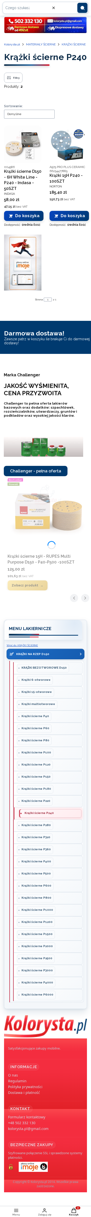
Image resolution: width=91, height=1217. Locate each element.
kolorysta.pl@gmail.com (28, 1128)
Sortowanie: (13, 106)
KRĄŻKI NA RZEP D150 (32, 654)
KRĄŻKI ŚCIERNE (74, 44)
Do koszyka (27, 215)
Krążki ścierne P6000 (37, 994)
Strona (39, 299)
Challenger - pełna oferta (35, 471)
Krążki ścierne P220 (35, 801)
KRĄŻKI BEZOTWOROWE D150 (44, 667)
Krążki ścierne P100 (36, 752)
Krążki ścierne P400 (36, 861)
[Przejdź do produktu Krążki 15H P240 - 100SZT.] (68, 144)
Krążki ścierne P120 (36, 764)
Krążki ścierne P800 (36, 897)
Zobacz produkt (25, 585)
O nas (13, 1075)
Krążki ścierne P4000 (37, 982)
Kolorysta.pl (12, 44)
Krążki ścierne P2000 (37, 946)
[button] (82, 8)
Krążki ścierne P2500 (36, 958)
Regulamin (17, 1081)
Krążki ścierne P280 (36, 825)
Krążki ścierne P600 (36, 885)
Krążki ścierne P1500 (37, 934)
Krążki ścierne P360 (36, 849)
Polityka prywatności (25, 1086)
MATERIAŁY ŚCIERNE (41, 44)
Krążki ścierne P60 (35, 728)
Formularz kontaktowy (26, 1117)
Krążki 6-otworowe (36, 680)
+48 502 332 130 (21, 1122)
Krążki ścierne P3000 (37, 970)
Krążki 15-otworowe (36, 692)
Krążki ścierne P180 (36, 788)
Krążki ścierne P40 (35, 716)
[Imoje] (22, 263)
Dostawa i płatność (24, 1092)
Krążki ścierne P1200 (37, 922)
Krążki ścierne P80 (35, 740)
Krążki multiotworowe (38, 704)
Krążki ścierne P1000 (37, 910)
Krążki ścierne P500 (36, 873)
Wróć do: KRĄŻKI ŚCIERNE (22, 645)
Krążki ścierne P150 (36, 776)
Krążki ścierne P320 (35, 837)
